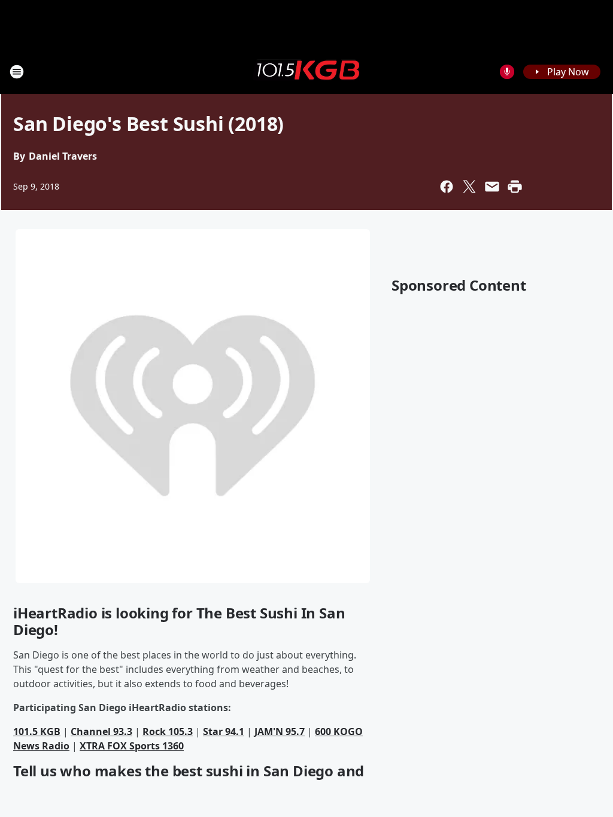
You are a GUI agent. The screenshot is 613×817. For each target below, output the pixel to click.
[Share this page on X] (469, 186)
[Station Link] (306, 71)
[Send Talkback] (507, 72)
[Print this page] (514, 186)
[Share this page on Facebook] (446, 186)
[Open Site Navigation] (17, 72)
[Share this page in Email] (492, 186)
